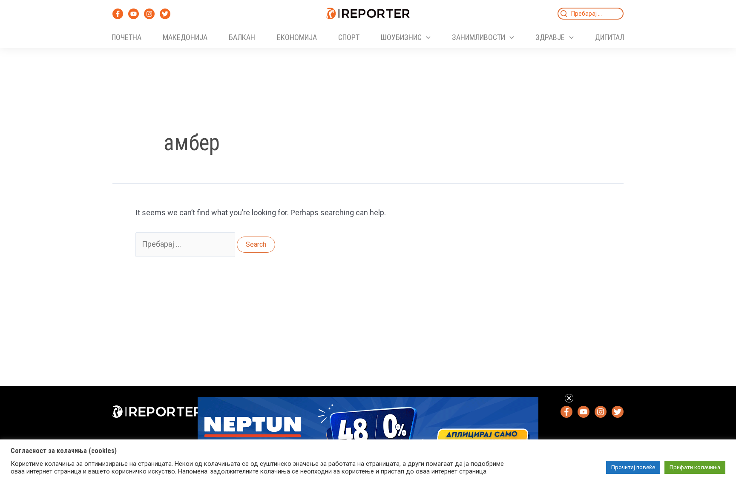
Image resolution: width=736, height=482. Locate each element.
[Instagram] (149, 14)
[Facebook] (117, 14)
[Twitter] (165, 14)
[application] (426, 37)
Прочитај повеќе (633, 467)
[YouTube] (133, 14)
